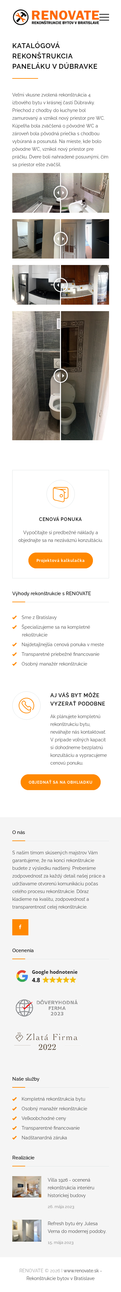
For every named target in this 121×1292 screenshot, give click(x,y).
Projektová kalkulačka (60, 560)
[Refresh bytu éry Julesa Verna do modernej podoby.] (26, 1231)
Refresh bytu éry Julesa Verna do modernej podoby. (77, 1227)
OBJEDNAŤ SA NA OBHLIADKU (61, 782)
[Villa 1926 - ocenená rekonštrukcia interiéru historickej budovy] (26, 1186)
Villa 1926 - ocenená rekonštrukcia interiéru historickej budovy (71, 1187)
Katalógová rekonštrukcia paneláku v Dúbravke (55, 56)
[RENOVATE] (55, 17)
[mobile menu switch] (104, 17)
